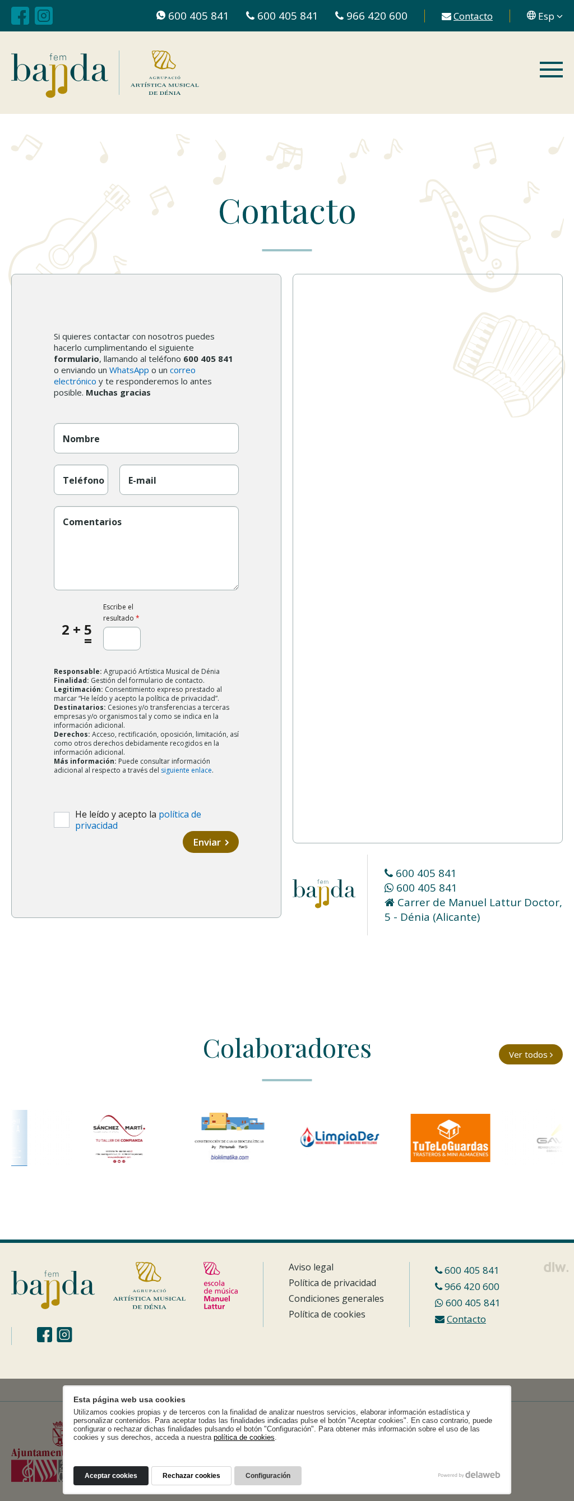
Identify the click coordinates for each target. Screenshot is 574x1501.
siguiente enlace (186, 770)
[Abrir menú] (551, 71)
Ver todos (529, 1054)
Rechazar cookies (191, 1476)
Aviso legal (311, 1267)
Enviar (208, 842)
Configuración (268, 1476)
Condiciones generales (336, 1298)
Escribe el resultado (121, 612)
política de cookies (244, 1437)
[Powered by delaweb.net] (555, 1267)
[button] (545, 16)
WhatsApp (129, 369)
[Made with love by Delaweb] (469, 1474)
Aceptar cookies (111, 1476)
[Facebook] (20, 16)
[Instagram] (44, 16)
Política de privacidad (332, 1283)
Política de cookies (327, 1314)
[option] (106, 1138)
